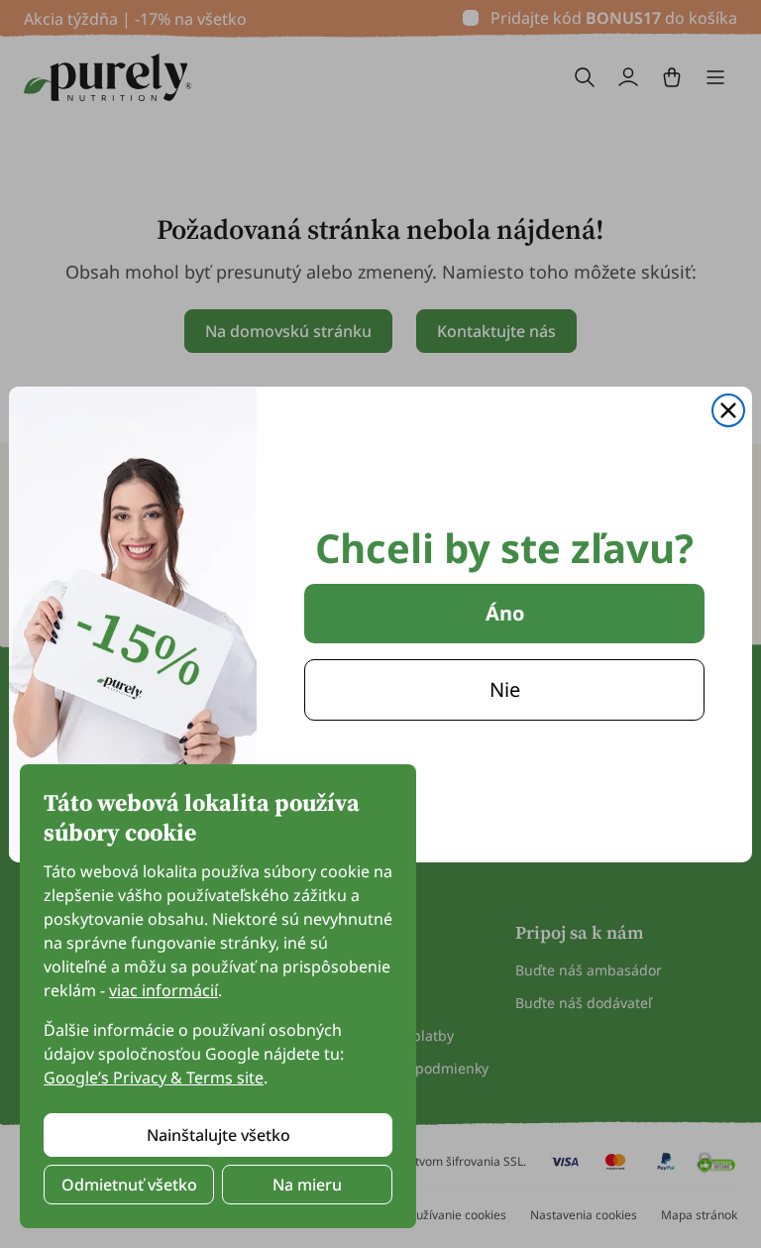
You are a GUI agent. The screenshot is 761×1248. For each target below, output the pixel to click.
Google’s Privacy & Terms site (154, 1077)
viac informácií (163, 990)
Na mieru (307, 1184)
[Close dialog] (728, 410)
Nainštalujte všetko (218, 1135)
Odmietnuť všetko (129, 1184)
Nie (504, 689)
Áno (505, 613)
